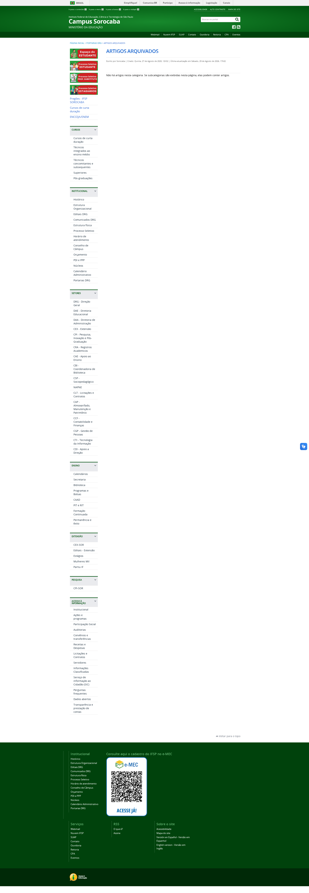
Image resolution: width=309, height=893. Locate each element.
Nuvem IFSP (169, 34)
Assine (117, 833)
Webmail (155, 34)
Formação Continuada (80, 512)
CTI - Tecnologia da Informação (82, 441)
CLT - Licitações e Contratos (83, 394)
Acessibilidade (200, 9)
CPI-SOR (78, 588)
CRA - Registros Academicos (82, 348)
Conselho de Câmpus (80, 247)
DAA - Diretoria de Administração (84, 321)
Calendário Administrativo (82, 272)
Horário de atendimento (81, 238)
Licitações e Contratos (80, 655)
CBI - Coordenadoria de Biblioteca (84, 369)
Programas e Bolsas (81, 492)
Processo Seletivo (83, 230)
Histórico (78, 199)
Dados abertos (82, 699)
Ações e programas (80, 616)
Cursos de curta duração (79, 109)
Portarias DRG (94, 43)
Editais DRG (80, 214)
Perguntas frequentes (80, 691)
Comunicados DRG (84, 219)
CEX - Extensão (82, 329)
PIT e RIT (78, 505)
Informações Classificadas (81, 669)
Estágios (78, 556)
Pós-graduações (82, 178)
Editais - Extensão (84, 550)
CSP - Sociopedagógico (83, 379)
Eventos (236, 34)
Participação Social (84, 624)
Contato (192, 34)
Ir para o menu (96, 9)
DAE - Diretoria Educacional (82, 312)
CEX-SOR (78, 544)
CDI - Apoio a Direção (81, 450)
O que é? (118, 829)
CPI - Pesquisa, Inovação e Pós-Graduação (82, 338)
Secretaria (79, 479)
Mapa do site (234, 9)
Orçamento (80, 254)
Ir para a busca (113, 9)
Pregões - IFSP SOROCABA (78, 100)
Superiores (80, 172)
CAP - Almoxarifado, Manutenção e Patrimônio (82, 407)
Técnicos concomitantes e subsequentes (83, 163)
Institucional (80, 609)
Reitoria (217, 34)
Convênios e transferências (82, 637)
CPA (227, 34)
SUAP (181, 34)
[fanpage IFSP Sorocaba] (234, 28)
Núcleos (78, 265)
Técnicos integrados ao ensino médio (81, 151)
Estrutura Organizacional (82, 206)
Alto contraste (217, 9)
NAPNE (77, 387)
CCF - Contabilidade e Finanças (82, 421)
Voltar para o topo (229, 736)
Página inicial (77, 43)
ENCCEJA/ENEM (79, 117)
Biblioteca (79, 485)
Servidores (79, 662)
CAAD (76, 499)
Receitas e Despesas (79, 646)
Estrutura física (82, 225)
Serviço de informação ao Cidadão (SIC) (82, 681)
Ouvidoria (204, 34)
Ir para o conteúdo (77, 9)
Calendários (80, 474)
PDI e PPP (79, 260)
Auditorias (79, 629)
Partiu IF (78, 567)
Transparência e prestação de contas (83, 708)
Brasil (80, 2)
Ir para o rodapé (131, 9)
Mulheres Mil (81, 561)
